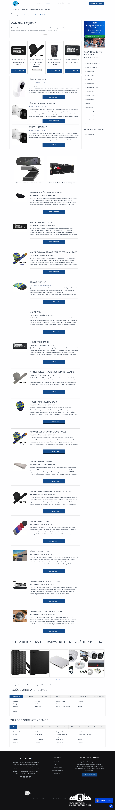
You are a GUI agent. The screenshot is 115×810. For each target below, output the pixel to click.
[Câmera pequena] (19, 89)
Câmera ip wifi (89, 79)
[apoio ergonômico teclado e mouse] (20, 438)
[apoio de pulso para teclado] (20, 585)
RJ (13, 727)
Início (39, 3)
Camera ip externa (90, 96)
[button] (55, 679)
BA (72, 727)
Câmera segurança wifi (91, 87)
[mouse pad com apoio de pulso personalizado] (20, 258)
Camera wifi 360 (89, 91)
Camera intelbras (89, 83)
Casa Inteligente (32, 10)
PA (102, 727)
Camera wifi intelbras (91, 67)
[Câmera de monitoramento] (19, 112)
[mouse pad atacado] (20, 528)
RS (57, 727)
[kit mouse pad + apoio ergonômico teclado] (20, 378)
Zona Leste (71, 696)
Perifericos (57, 762)
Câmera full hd (89, 108)
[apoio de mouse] (20, 286)
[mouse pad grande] (72, 50)
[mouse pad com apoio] (20, 466)
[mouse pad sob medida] (18, 50)
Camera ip (46, 15)
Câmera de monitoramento (92, 63)
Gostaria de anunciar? (96, 3)
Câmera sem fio (89, 75)
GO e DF (87, 727)
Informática (25, 758)
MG (20, 727)
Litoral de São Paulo (98, 696)
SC (50, 727)
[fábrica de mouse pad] (20, 556)
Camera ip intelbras (90, 120)
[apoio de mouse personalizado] (20, 616)
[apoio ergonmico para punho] (20, 196)
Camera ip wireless (29, 15)
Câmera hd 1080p (39, 15)
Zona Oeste (43, 696)
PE (64, 727)
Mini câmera (88, 124)
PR (42, 727)
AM (94, 727)
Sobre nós (60, 3)
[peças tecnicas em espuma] (54, 50)
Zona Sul (57, 696)
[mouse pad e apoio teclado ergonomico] (36, 50)
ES (28, 727)
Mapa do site (57, 773)
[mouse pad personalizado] (20, 406)
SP (35, 727)
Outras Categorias (94, 129)
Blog (69, 3)
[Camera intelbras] (19, 136)
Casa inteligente (89, 134)
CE (79, 727)
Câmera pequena (89, 100)
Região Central (16, 696)
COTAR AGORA (19, 71)
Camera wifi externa (90, 112)
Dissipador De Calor (57, 771)
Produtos (48, 3)
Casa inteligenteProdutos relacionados (93, 55)
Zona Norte (30, 696)
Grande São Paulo (85, 696)
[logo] (15, 3)
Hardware (57, 765)
